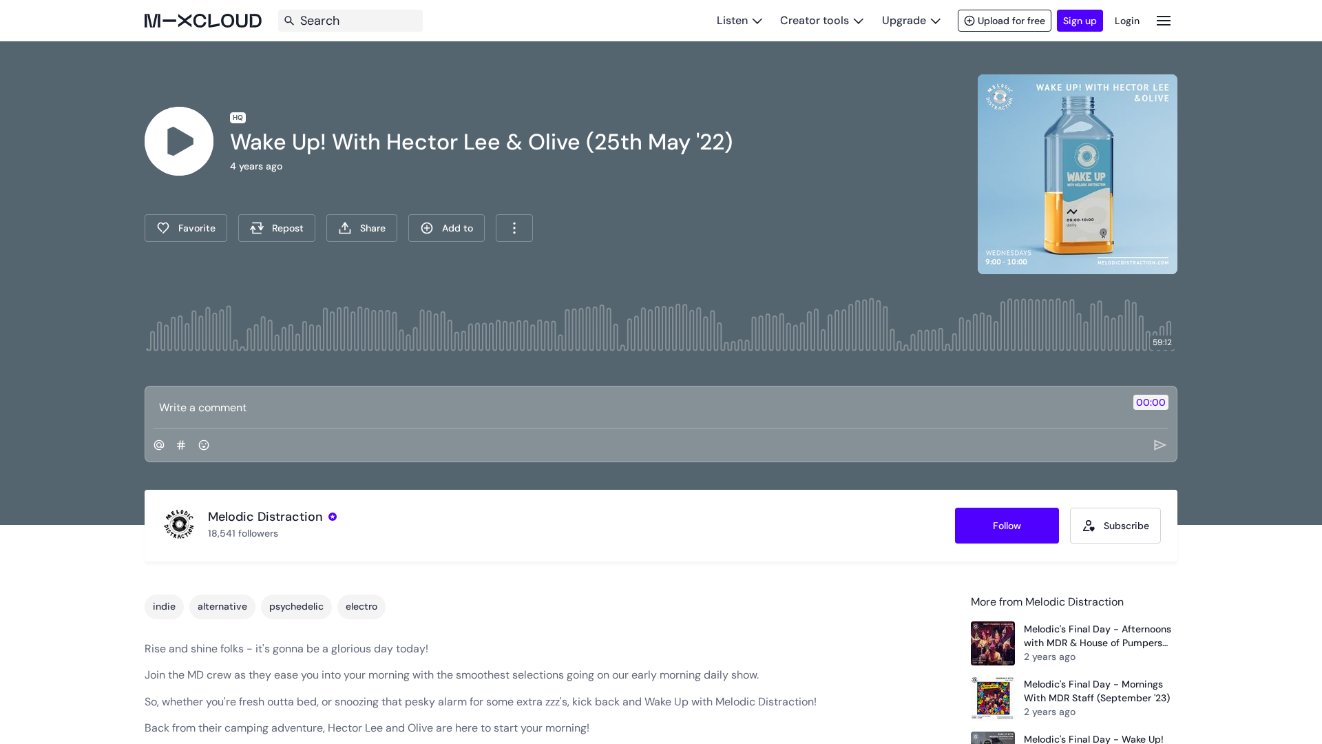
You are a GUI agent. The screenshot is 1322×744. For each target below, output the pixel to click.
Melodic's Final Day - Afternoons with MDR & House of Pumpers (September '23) (1097, 636)
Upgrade (904, 20)
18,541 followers (243, 533)
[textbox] (638, 407)
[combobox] (514, 228)
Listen (732, 20)
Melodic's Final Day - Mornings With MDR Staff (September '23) (1097, 691)
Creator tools (814, 20)
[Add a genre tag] (181, 445)
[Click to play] (179, 141)
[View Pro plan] (332, 517)
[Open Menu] (1163, 20)
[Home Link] (203, 21)
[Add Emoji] (204, 445)
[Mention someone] (159, 445)
